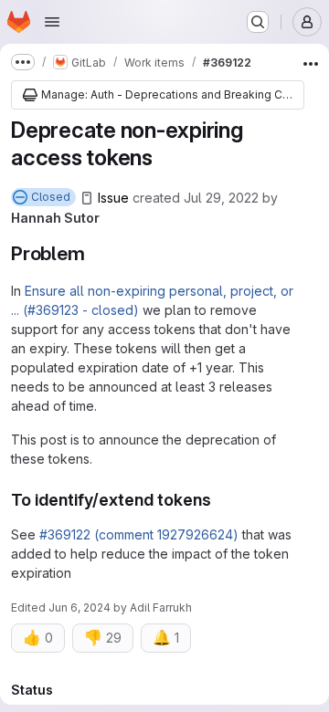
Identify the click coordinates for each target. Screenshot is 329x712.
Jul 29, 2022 (221, 197)
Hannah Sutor (55, 217)
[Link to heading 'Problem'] (95, 253)
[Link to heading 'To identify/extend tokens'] (220, 499)
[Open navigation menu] (52, 22)
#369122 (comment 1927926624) (139, 534)
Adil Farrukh (161, 607)
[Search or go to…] (258, 22)
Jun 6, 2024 (79, 607)
